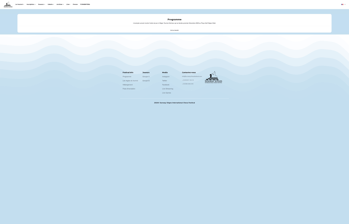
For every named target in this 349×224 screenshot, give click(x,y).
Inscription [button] (31, 4)
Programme (127, 76)
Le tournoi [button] (19, 4)
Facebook (165, 84)
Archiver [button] (60, 4)
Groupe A (146, 76)
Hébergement (128, 84)
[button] (343, 4)
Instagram (166, 76)
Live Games (166, 92)
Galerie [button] (50, 4)
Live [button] (67, 4)
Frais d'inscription (129, 88)
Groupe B (146, 80)
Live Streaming (167, 88)
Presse (75, 4)
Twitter (164, 80)
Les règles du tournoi (130, 80)
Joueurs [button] (41, 4)
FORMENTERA (85, 4)
